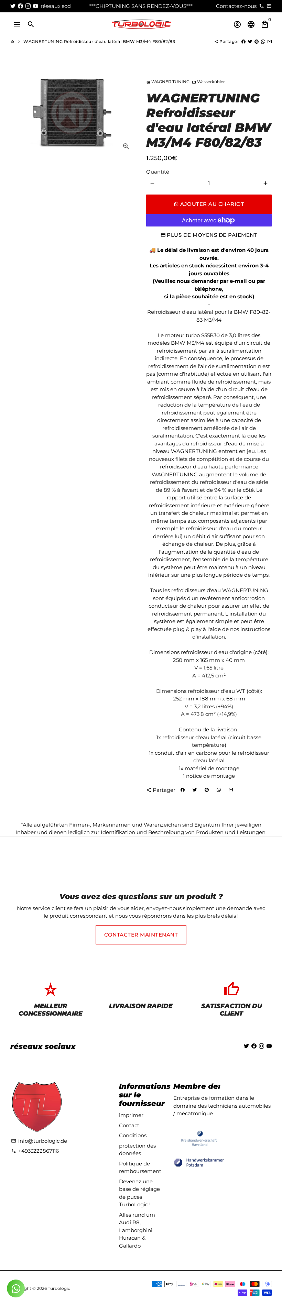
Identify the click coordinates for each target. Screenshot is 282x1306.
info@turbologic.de (39, 1141)
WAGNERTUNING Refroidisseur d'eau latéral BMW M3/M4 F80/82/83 (99, 41)
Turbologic (59, 1288)
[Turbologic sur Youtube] (35, 6)
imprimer (131, 1115)
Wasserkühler (208, 81)
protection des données (137, 1149)
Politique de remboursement (140, 1167)
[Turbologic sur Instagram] (28, 6)
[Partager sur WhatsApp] (263, 41)
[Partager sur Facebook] (243, 41)
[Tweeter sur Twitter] (250, 41)
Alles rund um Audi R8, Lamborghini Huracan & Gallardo (137, 1230)
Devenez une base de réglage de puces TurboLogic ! (139, 1193)
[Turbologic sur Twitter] (12, 6)
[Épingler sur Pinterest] (256, 41)
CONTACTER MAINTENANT (141, 934)
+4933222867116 (35, 1151)
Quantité (157, 171)
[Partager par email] (270, 41)
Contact (129, 1125)
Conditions (133, 1135)
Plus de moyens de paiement (212, 235)
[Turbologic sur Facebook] (20, 6)
